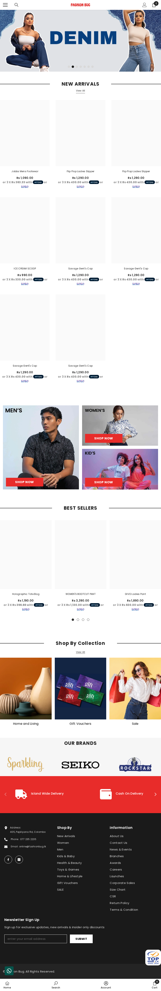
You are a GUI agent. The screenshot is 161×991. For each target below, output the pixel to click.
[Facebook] (8, 859)
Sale (135, 724)
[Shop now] (120, 425)
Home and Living (26, 724)
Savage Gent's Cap (80, 268)
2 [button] (73, 67)
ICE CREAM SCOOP (25, 268)
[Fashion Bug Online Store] (26, 689)
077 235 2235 (28, 839)
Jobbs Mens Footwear (24, 171)
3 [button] (77, 67)
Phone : (15, 839)
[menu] (5, 5)
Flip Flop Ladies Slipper (80, 171)
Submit (81, 939)
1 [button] (69, 67)
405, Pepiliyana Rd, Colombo (28, 832)
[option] (80, 41)
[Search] (16, 5)
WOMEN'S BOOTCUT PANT (81, 594)
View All (80, 90)
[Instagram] (19, 859)
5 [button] (84, 67)
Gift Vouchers (80, 724)
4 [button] (81, 67)
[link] (39, 794)
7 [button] (92, 67)
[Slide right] (155, 794)
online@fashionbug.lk (32, 846)
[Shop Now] (41, 447)
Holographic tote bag (25, 594)
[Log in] (144, 5)
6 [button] (88, 67)
